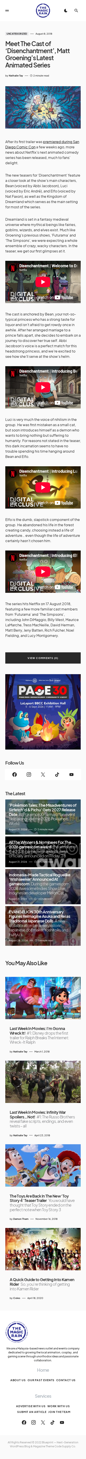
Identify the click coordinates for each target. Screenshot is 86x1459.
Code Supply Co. (65, 1446)
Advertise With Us (30, 1406)
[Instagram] (29, 774)
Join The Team (59, 1412)
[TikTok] (57, 774)
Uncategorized (17, 33)
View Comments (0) (43, 658)
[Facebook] (14, 774)
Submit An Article (32, 1412)
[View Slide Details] (43, 712)
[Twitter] (43, 774)
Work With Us (58, 1406)
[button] (7, 10)
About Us (18, 1380)
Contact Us (66, 1380)
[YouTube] (71, 774)
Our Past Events (41, 1380)
